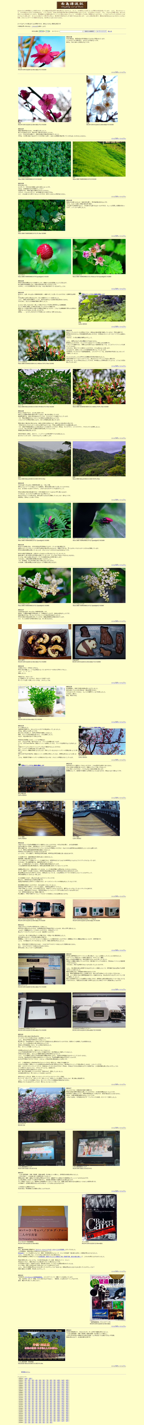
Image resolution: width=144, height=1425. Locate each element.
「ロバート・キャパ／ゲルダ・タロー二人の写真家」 (50, 1249)
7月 (47, 1380)
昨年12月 (20, 1253)
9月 (55, 1380)
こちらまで (35, 26)
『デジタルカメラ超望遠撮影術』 (33, 1277)
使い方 (110, 31)
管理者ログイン (25, 1372)
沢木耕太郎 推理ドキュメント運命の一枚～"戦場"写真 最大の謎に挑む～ (59, 1256)
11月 (26, 1378)
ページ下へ (123, 72)
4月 (36, 1380)
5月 (40, 1380)
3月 (33, 1380)
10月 (58, 1380)
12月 (30, 1378)
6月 (44, 1380)
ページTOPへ (115, 72)
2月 (29, 1380)
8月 (51, 1380)
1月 (26, 1380)
